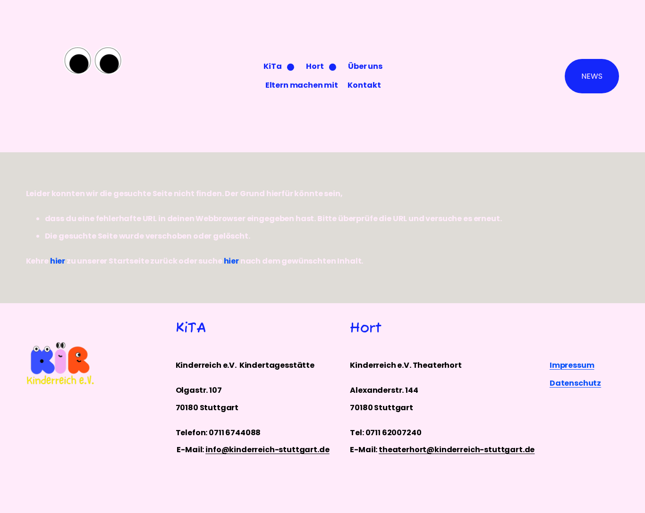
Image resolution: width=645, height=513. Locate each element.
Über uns (365, 66)
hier (57, 261)
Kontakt (364, 85)
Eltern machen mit (301, 85)
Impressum (572, 365)
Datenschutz (575, 383)
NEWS (592, 76)
